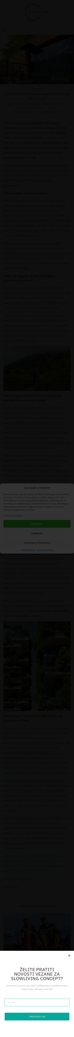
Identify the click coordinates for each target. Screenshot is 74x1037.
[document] (37, 518)
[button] (69, 955)
